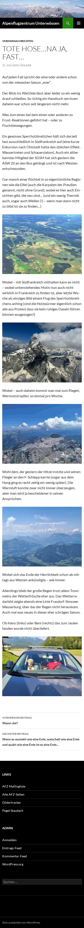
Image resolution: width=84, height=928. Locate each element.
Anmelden (9, 840)
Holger (25, 65)
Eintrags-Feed (12, 848)
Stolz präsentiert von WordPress (21, 922)
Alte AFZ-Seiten (13, 794)
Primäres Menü (78, 23)
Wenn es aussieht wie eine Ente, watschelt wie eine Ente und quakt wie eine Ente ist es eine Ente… (40, 739)
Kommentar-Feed (14, 856)
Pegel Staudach (12, 810)
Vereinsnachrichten (17, 41)
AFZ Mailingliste (13, 786)
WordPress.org (12, 864)
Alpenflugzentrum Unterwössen (30, 23)
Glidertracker (11, 802)
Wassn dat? (17, 720)
